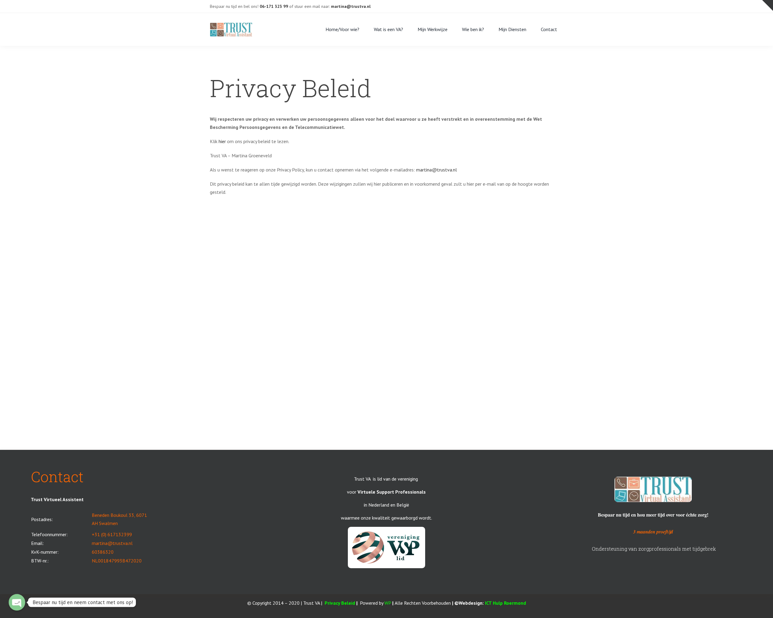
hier (222, 141)
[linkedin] (542, 6)
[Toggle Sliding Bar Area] (767, 5)
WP (387, 603)
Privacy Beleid (340, 603)
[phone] (561, 6)
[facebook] (522, 6)
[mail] (532, 6)
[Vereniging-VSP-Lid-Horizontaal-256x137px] (386, 529)
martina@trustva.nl (436, 170)
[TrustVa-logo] (231, 25)
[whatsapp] (551, 6)
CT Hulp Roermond (506, 603)
